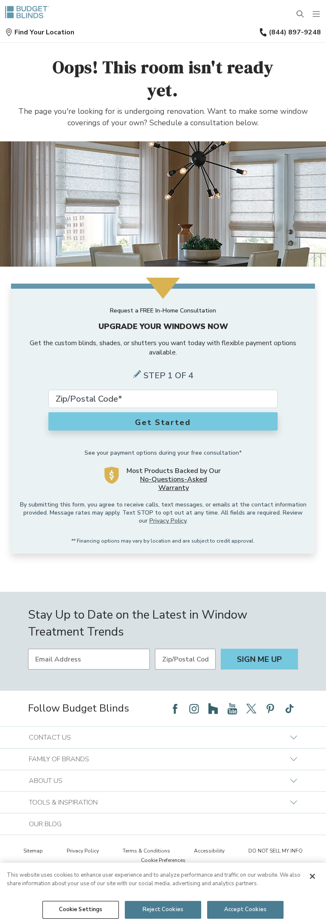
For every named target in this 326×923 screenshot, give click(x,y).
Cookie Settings (81, 909)
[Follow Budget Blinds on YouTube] (232, 708)
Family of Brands (59, 759)
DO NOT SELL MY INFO (275, 850)
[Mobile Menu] (316, 14)
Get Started (163, 422)
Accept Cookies (245, 909)
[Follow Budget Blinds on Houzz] (213, 708)
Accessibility (209, 850)
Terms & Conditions (146, 850)
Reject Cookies (163, 909)
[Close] (312, 876)
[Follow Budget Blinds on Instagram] (193, 708)
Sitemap (33, 850)
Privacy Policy (167, 521)
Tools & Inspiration (63, 802)
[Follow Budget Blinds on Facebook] (174, 708)
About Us (45, 780)
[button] (39, 32)
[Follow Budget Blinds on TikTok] (289, 708)
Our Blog (45, 824)
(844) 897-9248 (295, 32)
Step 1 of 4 (168, 375)
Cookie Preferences (163, 860)
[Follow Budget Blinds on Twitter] (251, 708)
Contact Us (50, 737)
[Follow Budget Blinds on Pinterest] (270, 708)
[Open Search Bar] (300, 14)
